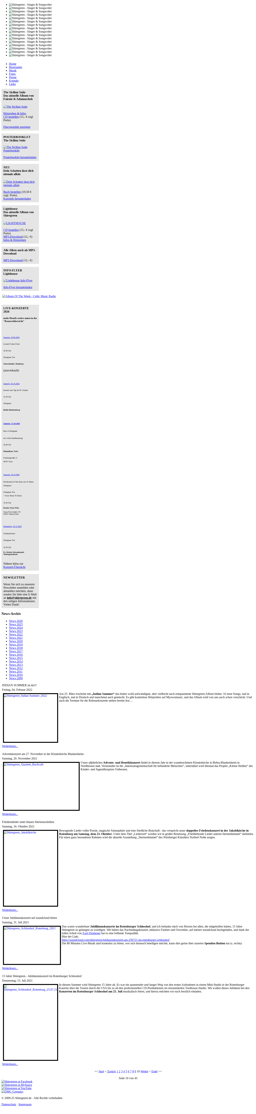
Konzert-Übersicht (14, 567)
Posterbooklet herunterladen (19, 157)
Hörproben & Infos (14, 113)
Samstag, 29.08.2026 (11, 337)
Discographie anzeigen (16, 126)
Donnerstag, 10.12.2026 (12, 526)
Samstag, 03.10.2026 (11, 384)
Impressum (25, 1104)
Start (101, 1071)
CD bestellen (11, 116)
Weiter (144, 1071)
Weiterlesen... (10, 746)
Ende (154, 1071)
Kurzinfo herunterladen (17, 198)
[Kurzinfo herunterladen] (20, 185)
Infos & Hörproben (14, 240)
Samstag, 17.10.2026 (11, 424)
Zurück (111, 1071)
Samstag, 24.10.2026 (11, 475)
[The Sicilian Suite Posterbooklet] (20, 150)
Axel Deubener (91, 933)
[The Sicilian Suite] (15, 106)
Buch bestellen (12, 191)
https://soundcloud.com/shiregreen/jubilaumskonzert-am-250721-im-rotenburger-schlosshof (115, 940)
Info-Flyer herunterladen (17, 287)
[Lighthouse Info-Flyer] (17, 280)
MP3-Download (13, 236)
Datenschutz (8, 1104)
